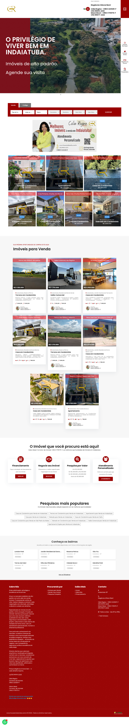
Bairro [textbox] (39, 112)
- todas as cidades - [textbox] (29, 112)
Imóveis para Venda (54, 590)
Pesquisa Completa (54, 594)
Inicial (77, 590)
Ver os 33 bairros (64, 575)
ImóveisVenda (125, 53)
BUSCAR (109, 112)
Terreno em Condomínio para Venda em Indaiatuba (66, 513)
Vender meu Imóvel (54, 592)
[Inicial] (22, 9)
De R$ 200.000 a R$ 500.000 (77, 472)
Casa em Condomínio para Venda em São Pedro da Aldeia (30, 521)
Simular (20, 476)
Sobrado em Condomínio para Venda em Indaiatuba (69, 521)
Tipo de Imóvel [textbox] (16, 112)
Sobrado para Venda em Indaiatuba (60, 517)
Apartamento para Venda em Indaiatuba (99, 513)
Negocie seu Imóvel (124, 62)
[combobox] (16, 112)
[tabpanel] (60, 55)
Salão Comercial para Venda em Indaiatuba (102, 521)
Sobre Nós (78, 592)
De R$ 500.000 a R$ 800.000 (77, 474)
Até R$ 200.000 (77, 469)
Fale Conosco (103, 616)
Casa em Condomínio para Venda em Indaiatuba (31, 513)
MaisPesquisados (124, 71)
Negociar (49, 476)
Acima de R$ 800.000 (77, 476)
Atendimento (105, 479)
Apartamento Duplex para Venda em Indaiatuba (64, 524)
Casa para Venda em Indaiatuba (36, 517)
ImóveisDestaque (125, 45)
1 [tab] (60, 94)
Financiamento (80, 594)
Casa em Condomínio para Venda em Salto (89, 517)
